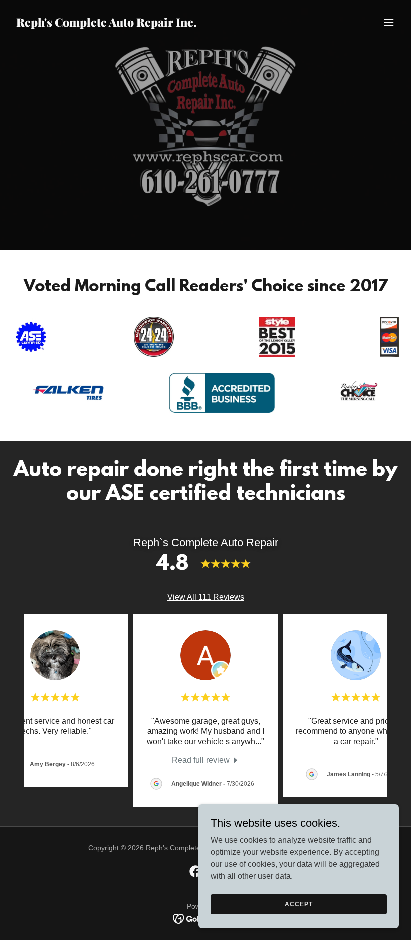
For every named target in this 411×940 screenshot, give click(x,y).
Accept (298, 903)
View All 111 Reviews (205, 597)
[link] (106, 24)
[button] (389, 22)
